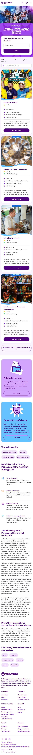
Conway (5, 665)
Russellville (14, 665)
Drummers (23, 452)
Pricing (3, 729)
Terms (3, 742)
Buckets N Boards (10, 102)
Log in (20, 712)
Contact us (21, 710)
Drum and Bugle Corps (9, 452)
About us (4, 695)
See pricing (16, 393)
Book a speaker (6, 712)
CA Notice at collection (8, 744)
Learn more (16, 437)
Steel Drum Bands (8, 457)
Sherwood (20, 660)
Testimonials (5, 731)
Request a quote (23, 700)
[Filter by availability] (18, 65)
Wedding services (24, 731)
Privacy (9, 742)
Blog (2, 697)
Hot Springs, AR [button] (17, 26)
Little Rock (13, 655)
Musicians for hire (7, 714)
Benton (4, 655)
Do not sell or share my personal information (15, 746)
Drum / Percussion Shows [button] (16, 30)
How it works (22, 695)
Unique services (23, 729)
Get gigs (4, 726)
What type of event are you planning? (13, 40)
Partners (4, 700)
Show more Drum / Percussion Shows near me (16, 348)
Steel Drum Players (23, 457)
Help (19, 707)
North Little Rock (7, 660)
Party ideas (22, 697)
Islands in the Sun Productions (15, 169)
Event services (23, 726)
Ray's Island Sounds (11, 238)
